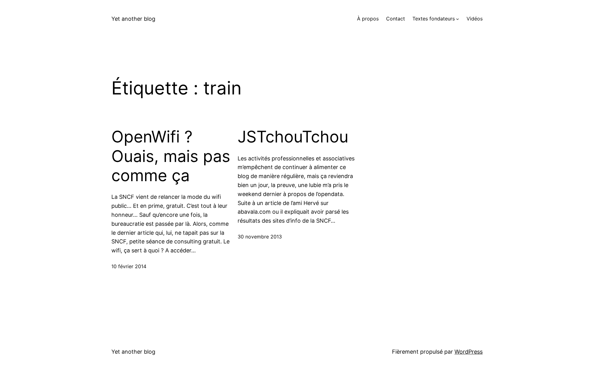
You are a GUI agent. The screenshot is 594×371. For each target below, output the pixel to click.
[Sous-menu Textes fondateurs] (457, 18)
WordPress (468, 351)
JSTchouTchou (293, 136)
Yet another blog (133, 18)
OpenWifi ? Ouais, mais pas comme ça (170, 156)
